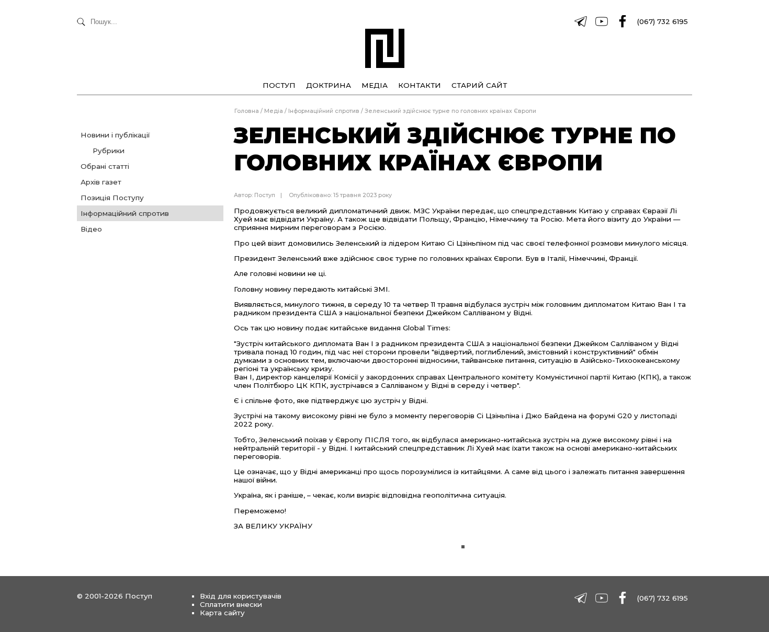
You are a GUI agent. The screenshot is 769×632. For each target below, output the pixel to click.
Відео (91, 229)
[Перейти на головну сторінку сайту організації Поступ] (384, 48)
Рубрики (109, 150)
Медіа (374, 85)
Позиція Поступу (112, 197)
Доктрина (328, 85)
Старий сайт (479, 85)
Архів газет (101, 182)
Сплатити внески (231, 604)
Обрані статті (105, 166)
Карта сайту (222, 612)
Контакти (419, 85)
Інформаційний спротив (125, 213)
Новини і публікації (115, 135)
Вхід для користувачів (240, 596)
